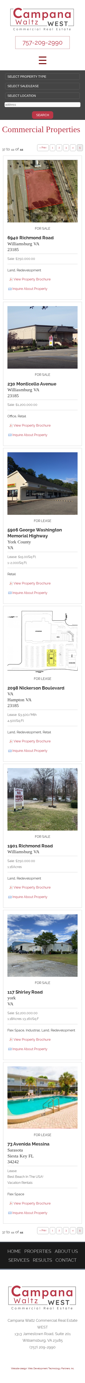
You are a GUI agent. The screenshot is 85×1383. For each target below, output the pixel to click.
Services (18, 1260)
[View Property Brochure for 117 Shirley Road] (42, 945)
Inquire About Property (29, 289)
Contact (66, 1260)
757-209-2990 (42, 42)
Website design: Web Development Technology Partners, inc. (42, 1368)
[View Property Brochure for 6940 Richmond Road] (42, 191)
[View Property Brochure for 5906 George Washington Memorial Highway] (42, 483)
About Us (66, 1251)
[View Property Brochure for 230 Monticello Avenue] (42, 337)
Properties (37, 1251)
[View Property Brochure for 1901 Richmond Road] (42, 799)
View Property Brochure (32, 279)
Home (14, 1251)
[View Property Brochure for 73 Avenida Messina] (42, 1097)
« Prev (42, 147)
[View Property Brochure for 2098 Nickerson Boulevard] (42, 641)
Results (42, 1260)
